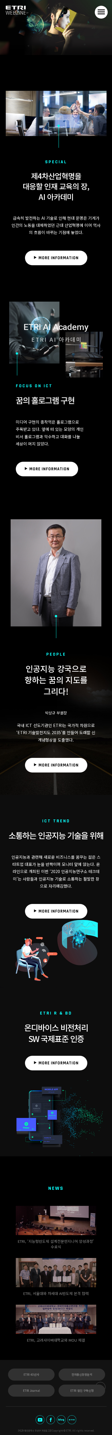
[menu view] (101, 12)
